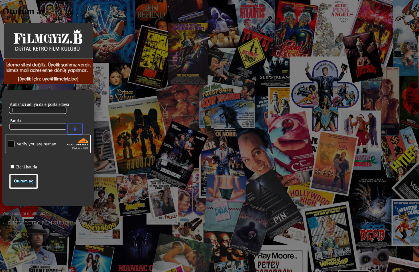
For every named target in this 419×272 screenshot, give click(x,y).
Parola (15, 120)
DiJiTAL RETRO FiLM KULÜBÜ (48, 53)
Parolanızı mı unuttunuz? (24, 213)
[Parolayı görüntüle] (75, 129)
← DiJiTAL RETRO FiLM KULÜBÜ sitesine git (47, 223)
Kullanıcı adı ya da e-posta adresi (39, 104)
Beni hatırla (26, 166)
